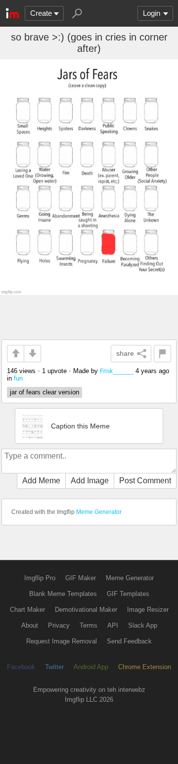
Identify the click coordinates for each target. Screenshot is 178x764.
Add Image (90, 480)
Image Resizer (148, 609)
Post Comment (145, 480)
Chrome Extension (144, 667)
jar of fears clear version (44, 392)
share (125, 353)
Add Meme (41, 480)
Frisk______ (117, 371)
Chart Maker (27, 609)
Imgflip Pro (39, 578)
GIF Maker (80, 578)
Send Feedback (129, 641)
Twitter (54, 667)
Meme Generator (99, 512)
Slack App (142, 625)
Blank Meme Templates (63, 593)
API (112, 625)
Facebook (21, 667)
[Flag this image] (162, 353)
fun (18, 378)
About (29, 625)
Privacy (59, 625)
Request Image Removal (61, 641)
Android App (91, 667)
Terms (88, 625)
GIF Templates (128, 593)
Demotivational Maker (86, 609)
